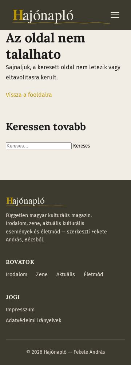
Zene (42, 274)
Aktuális (65, 274)
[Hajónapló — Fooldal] (61, 14)
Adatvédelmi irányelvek (33, 321)
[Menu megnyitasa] (115, 15)
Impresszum (20, 310)
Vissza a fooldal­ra (29, 94)
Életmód (93, 274)
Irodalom (16, 274)
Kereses (81, 146)
